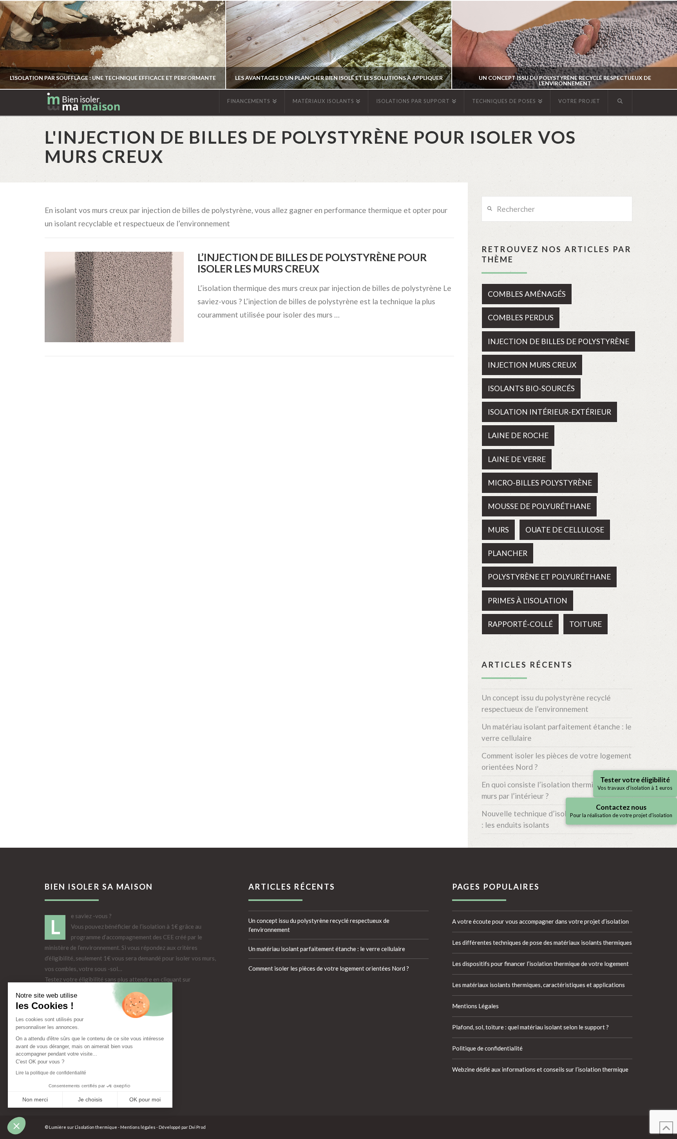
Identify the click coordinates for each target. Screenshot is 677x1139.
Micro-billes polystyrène (540, 482)
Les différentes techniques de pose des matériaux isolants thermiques (542, 942)
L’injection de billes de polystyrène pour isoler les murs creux (312, 263)
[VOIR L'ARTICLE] (114, 297)
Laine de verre (517, 459)
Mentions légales (138, 1127)
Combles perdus (521, 317)
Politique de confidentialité (487, 1048)
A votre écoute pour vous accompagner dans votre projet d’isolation (540, 921)
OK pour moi (145, 1099)
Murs (498, 529)
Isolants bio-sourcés (531, 388)
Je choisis (90, 1099)
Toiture (585, 623)
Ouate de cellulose (564, 529)
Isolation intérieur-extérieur (549, 411)
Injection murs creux (532, 364)
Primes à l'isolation (527, 600)
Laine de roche (518, 435)
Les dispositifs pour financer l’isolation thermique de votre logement (540, 963)
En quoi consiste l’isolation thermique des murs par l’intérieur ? (550, 790)
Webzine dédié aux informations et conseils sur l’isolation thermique (540, 1069)
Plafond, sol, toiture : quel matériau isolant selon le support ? (530, 1027)
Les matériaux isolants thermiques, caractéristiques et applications (538, 984)
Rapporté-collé (520, 623)
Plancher (507, 553)
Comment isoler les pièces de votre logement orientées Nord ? (557, 761)
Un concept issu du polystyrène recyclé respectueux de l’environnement (546, 703)
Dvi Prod (197, 1127)
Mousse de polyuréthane (539, 506)
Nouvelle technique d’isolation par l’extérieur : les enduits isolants (557, 819)
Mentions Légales (475, 1005)
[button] (16, 1125)
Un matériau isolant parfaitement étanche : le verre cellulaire (557, 732)
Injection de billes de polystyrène (558, 341)
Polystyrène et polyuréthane (549, 576)
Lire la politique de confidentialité (51, 1073)
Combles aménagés (527, 293)
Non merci (35, 1099)
